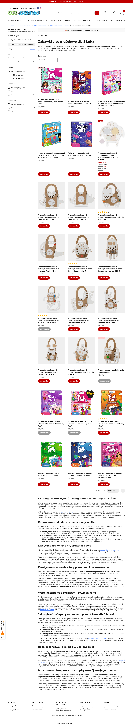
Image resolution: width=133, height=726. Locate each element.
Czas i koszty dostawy (63, 710)
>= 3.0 (13, 78)
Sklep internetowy (65, 723)
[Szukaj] (97, 13)
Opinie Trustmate (110, 710)
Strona (98, 490)
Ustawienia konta (38, 708)
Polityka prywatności (87, 708)
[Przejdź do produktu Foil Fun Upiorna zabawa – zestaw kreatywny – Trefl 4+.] (81, 82)
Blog (81, 706)
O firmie (107, 708)
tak (12, 91)
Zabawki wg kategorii (25, 25)
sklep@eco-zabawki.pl (28, 8)
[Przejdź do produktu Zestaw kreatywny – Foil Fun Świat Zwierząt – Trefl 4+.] (51, 454)
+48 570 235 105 (14, 8)
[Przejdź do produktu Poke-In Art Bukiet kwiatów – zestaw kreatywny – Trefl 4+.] (81, 134)
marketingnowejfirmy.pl (74, 715)
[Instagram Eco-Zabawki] (40, 8)
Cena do (26, 58)
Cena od (11, 58)
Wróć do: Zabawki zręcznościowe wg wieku (21, 40)
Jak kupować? (85, 710)
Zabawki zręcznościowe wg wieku (59, 25)
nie (12, 95)
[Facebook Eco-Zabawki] (38, 8)
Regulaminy (12, 708)
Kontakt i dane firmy (111, 706)
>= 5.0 (13, 75)
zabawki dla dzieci (68, 512)
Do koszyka (44, 112)
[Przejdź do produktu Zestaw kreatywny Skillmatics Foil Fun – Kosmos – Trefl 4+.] (81, 454)
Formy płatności (61, 708)
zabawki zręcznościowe (109, 550)
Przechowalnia (37, 710)
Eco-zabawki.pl (12, 25)
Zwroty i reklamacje (14, 706)
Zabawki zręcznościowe (41, 25)
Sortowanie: (42, 56)
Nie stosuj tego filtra (18, 71)
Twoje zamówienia (38, 706)
